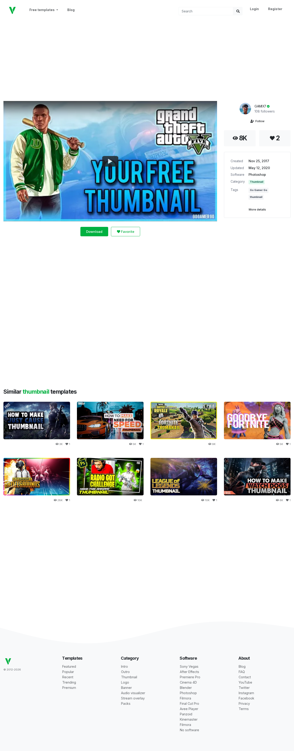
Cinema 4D (188, 682)
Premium (69, 688)
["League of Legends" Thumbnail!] (183, 476)
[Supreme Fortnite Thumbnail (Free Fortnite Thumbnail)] (257, 420)
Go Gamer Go (258, 190)
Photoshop (257, 174)
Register (275, 9)
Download (94, 232)
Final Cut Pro (189, 703)
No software (189, 730)
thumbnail (256, 197)
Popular (68, 672)
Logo (125, 682)
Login (254, 9)
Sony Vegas (189, 666)
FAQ (242, 672)
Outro (125, 672)
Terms (244, 709)
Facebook (246, 698)
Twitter (244, 688)
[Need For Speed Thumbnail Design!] (110, 420)
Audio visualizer (133, 693)
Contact (245, 677)
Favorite (127, 232)
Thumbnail (256, 181)
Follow (259, 121)
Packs (125, 703)
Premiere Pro (190, 677)
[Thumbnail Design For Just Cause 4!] (36, 420)
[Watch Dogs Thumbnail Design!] (257, 476)
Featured (69, 666)
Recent (67, 677)
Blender (186, 688)
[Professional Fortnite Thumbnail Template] (183, 420)
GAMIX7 (260, 106)
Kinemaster (189, 719)
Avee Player (189, 709)
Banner (126, 688)
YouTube (245, 682)
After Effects (189, 672)
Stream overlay (133, 698)
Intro (124, 666)
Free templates (42, 10)
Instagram (246, 693)
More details (257, 209)
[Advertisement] (147, 58)
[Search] (238, 11)
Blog (71, 10)
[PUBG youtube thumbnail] (36, 476)
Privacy (244, 703)
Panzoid (186, 714)
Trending (69, 682)
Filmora (185, 698)
